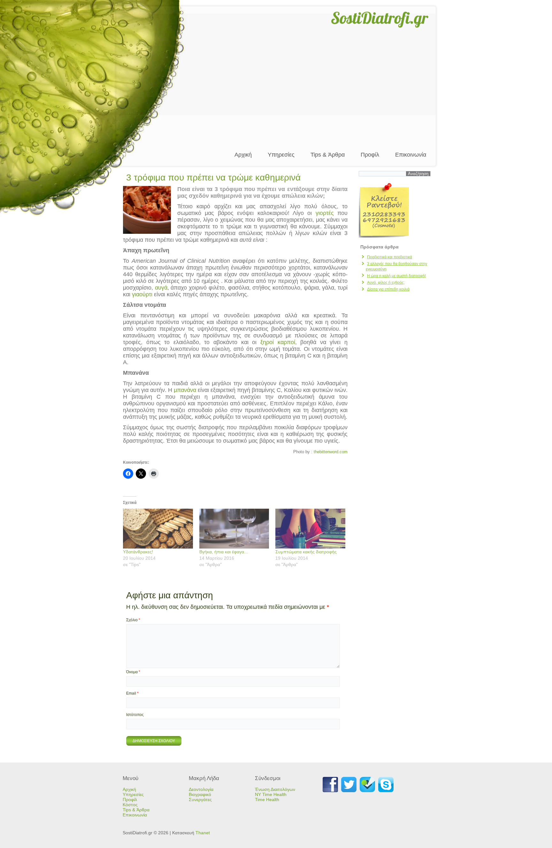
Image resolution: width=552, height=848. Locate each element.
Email (132, 693)
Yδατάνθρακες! (138, 551)
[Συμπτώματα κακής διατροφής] (310, 529)
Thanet (202, 832)
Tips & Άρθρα (327, 154)
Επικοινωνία (410, 154)
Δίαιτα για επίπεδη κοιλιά (388, 289)
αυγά (161, 287)
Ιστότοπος (135, 714)
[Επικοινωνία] (395, 210)
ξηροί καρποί (277, 342)
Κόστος (130, 804)
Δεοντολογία (201, 789)
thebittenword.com (331, 451)
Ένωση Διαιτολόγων (275, 789)
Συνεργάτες (200, 799)
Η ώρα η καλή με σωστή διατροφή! (396, 276)
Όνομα (133, 672)
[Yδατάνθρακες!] (158, 529)
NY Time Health (271, 794)
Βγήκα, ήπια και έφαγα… (224, 551)
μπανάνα (185, 390)
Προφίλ (370, 154)
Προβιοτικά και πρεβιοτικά (389, 257)
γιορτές (325, 213)
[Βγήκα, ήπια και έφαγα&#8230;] (234, 529)
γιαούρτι (142, 294)
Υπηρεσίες (281, 154)
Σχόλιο (133, 620)
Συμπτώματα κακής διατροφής (306, 551)
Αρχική (243, 154)
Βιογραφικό (200, 794)
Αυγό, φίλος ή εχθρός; (386, 282)
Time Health (267, 799)
